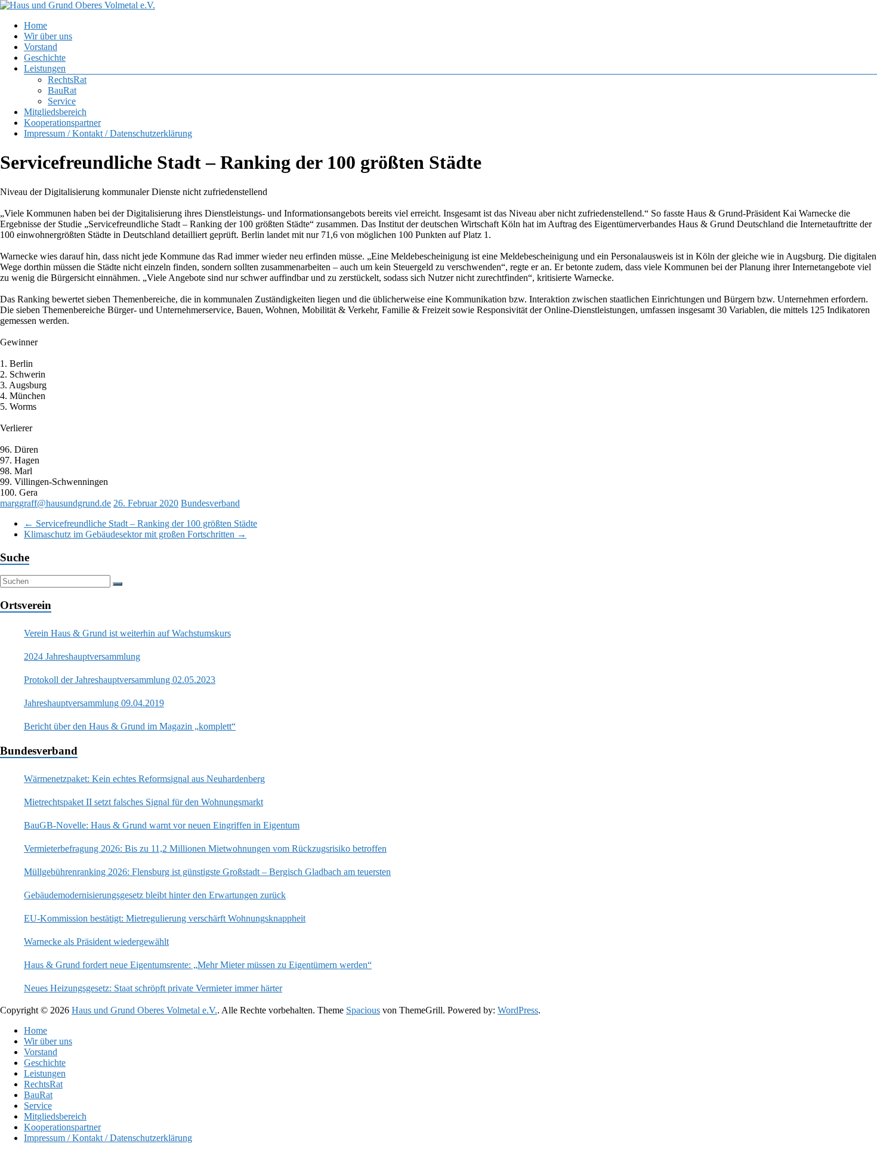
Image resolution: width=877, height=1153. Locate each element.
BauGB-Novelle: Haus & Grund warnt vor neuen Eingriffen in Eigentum (161, 825)
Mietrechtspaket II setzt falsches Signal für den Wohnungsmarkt (143, 802)
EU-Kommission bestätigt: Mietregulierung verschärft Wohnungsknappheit (164, 918)
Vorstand (40, 47)
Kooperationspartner (62, 123)
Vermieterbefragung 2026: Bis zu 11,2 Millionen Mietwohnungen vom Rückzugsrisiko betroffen (205, 848)
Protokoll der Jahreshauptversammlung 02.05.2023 (119, 680)
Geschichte (45, 57)
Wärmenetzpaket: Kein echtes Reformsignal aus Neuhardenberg (144, 779)
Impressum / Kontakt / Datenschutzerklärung (108, 133)
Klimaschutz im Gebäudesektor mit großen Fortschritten (135, 534)
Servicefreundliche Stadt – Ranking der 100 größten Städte (140, 523)
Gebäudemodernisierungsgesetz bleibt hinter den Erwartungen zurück (155, 895)
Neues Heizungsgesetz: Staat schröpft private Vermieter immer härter (153, 988)
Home (35, 25)
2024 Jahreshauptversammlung (82, 656)
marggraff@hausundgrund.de (55, 503)
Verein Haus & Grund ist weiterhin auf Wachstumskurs (127, 633)
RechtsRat (67, 80)
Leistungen (45, 68)
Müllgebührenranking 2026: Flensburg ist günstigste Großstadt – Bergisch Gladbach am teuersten (207, 872)
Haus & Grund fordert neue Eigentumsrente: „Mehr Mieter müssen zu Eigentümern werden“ (198, 965)
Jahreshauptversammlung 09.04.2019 (94, 703)
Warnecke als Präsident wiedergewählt (96, 941)
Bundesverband (210, 503)
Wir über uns (48, 36)
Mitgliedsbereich (55, 112)
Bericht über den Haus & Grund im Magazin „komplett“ (130, 726)
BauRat (62, 90)
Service (62, 101)
